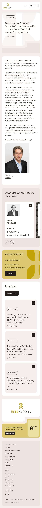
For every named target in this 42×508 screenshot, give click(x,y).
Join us (7, 463)
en (25, 6)
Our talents (8, 454)
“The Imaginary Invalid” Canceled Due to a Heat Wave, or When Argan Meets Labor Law (20, 382)
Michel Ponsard (8, 176)
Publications (9, 480)
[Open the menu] (37, 6)
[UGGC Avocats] (8, 5)
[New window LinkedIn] (5, 494)
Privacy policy (19, 499)
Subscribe (10, 433)
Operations (9, 483)
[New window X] (8, 494)
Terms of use (9, 499)
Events (7, 477)
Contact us (8, 466)
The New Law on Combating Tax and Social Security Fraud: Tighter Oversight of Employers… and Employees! (20, 350)
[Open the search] (31, 6)
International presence (12, 451)
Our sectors (9, 460)
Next (12, 242)
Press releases (10, 474)
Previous (7, 242)
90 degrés (8, 486)
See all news (12, 293)
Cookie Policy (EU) (30, 499)
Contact (10, 273)
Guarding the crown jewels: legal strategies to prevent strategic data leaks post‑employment (19, 318)
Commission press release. (20, 140)
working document (18, 75)
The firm (7, 448)
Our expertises (10, 457)
